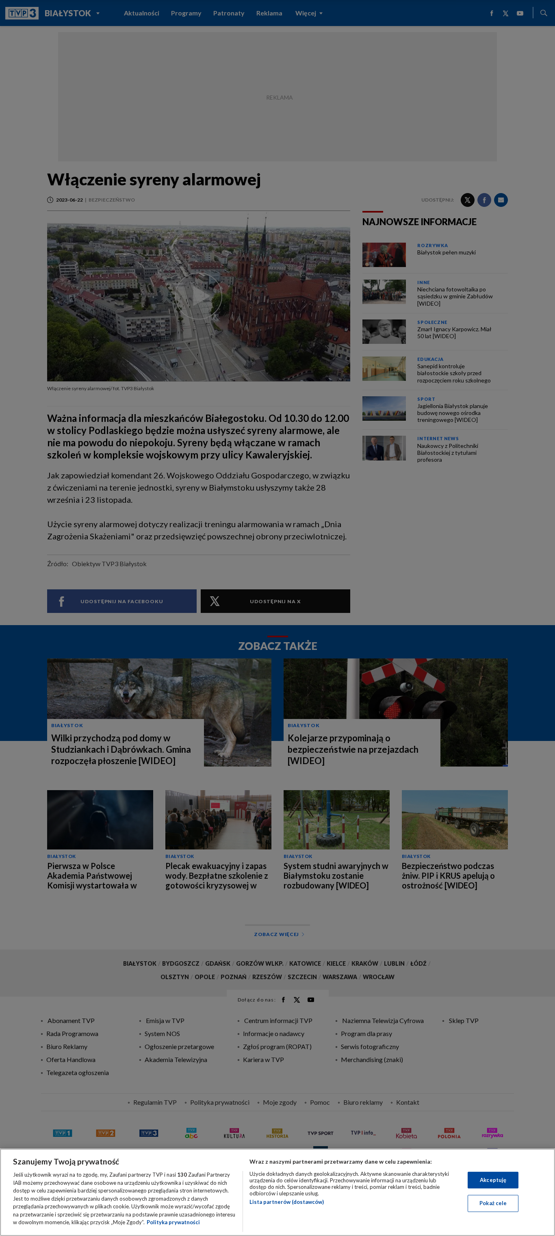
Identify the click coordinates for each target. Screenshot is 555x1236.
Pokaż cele (493, 1203)
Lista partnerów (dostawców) (286, 1202)
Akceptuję (493, 1180)
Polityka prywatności (173, 1222)
